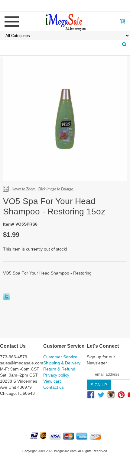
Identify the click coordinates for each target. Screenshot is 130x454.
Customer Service (60, 356)
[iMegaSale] (65, 21)
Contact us (53, 387)
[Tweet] (6, 298)
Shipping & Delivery (61, 362)
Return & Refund (59, 369)
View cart (52, 381)
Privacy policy (56, 375)
